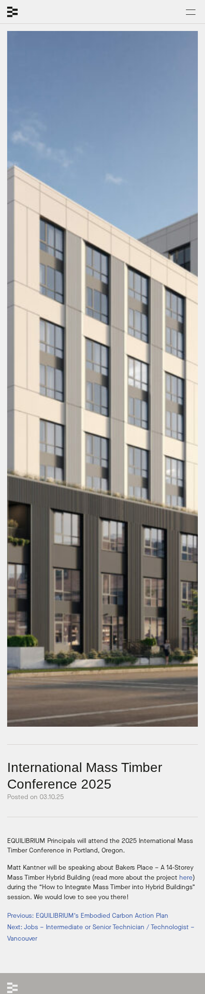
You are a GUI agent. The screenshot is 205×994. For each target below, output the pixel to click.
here (186, 877)
